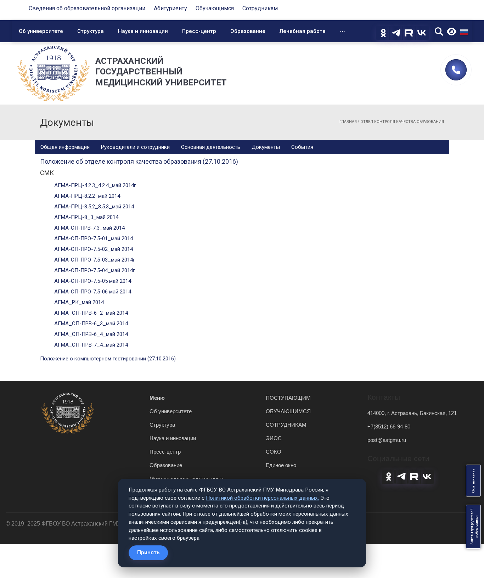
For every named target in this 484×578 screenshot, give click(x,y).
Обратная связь (473, 480)
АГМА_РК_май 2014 (79, 302)
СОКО (273, 452)
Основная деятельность (210, 147)
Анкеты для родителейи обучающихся (474, 527)
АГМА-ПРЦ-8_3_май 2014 (86, 217)
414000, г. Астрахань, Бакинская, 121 (412, 413)
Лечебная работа (303, 31)
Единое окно (281, 465)
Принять (148, 552)
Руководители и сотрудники (135, 147)
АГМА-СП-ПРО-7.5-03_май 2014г (94, 260)
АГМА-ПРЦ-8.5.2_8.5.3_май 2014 (94, 206)
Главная (348, 121)
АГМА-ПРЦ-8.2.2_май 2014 (87, 196)
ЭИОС (274, 438)
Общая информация (65, 147)
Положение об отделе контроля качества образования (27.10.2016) (139, 161)
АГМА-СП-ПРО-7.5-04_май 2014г (94, 270)
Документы (266, 147)
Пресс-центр (199, 31)
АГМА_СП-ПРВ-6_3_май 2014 (91, 323)
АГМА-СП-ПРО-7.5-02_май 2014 (93, 249)
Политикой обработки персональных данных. (262, 498)
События (302, 147)
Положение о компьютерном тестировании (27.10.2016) (108, 358)
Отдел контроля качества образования (402, 121)
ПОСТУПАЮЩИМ (288, 398)
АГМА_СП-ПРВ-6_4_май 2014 (91, 334)
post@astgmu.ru (386, 440)
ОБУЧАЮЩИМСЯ (288, 411)
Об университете (41, 31)
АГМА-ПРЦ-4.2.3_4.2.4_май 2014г (95, 185)
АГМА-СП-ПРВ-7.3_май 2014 (89, 228)
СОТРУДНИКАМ (286, 425)
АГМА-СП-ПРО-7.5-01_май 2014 (93, 238)
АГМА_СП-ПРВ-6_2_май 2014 (91, 313)
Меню (157, 398)
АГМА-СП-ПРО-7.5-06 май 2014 (92, 291)
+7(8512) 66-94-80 (388, 426)
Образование (247, 31)
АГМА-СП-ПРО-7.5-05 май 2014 (92, 281)
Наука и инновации (143, 31)
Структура (90, 31)
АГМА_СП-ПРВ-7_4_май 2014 (91, 345)
